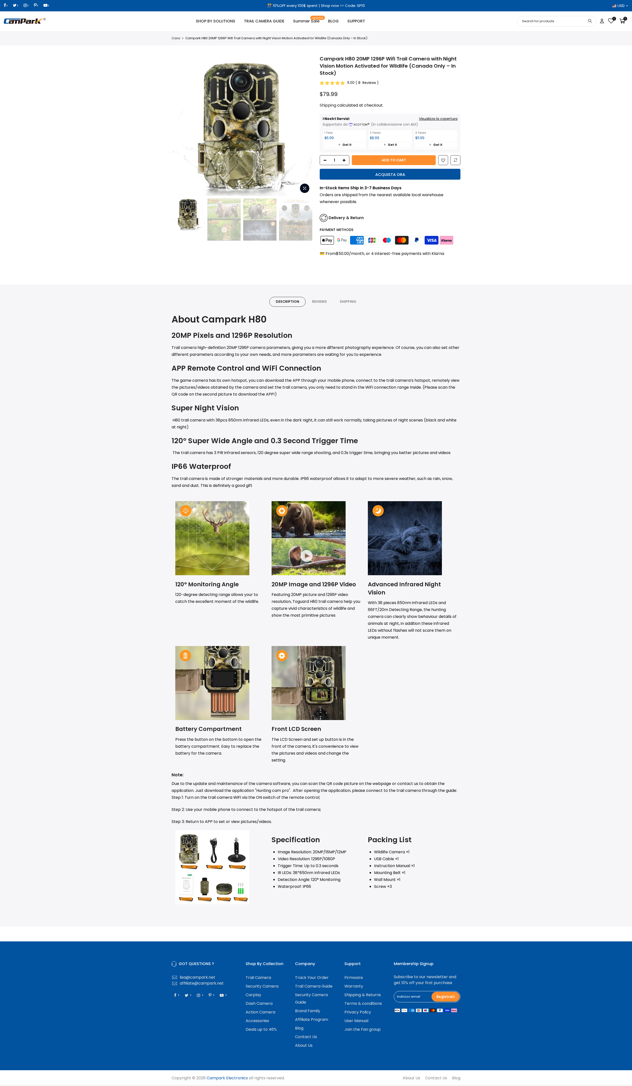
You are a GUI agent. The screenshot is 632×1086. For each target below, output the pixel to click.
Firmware (353, 977)
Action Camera (260, 1012)
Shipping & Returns (362, 995)
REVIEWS (319, 301)
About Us (304, 1045)
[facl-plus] (345, 160)
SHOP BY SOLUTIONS (215, 21)
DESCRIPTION (287, 301)
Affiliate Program (311, 1019)
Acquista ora (390, 174)
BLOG (333, 21)
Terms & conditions (363, 1003)
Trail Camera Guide (314, 986)
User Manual (356, 1021)
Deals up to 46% (261, 1029)
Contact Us (306, 1037)
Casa (176, 38)
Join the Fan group (362, 1029)
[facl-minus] (323, 160)
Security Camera (262, 986)
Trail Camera (258, 977)
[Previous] (180, 125)
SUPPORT (356, 21)
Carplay (253, 995)
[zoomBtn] (304, 188)
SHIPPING (348, 301)
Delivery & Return (346, 218)
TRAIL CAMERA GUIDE (264, 21)
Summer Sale (308, 20)
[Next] (303, 125)
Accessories (257, 1021)
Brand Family (307, 1011)
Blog (299, 1028)
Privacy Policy (357, 1012)
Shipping (328, 105)
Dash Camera (259, 1003)
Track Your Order (312, 977)
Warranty (353, 986)
